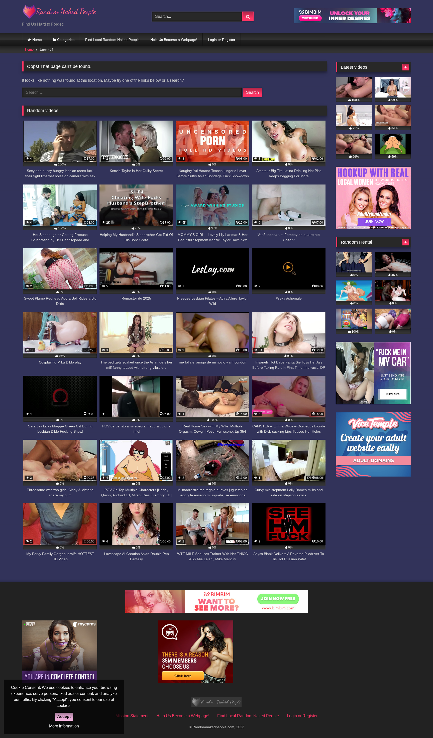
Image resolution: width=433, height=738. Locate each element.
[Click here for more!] (373, 228)
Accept (64, 716)
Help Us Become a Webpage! (173, 40)
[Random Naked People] (59, 12)
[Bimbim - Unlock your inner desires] (352, 22)
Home (37, 40)
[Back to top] (417, 723)
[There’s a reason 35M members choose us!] (195, 682)
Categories (65, 40)
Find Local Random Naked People (112, 40)
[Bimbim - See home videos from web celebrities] (216, 611)
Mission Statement (132, 716)
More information (64, 726)
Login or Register (221, 40)
